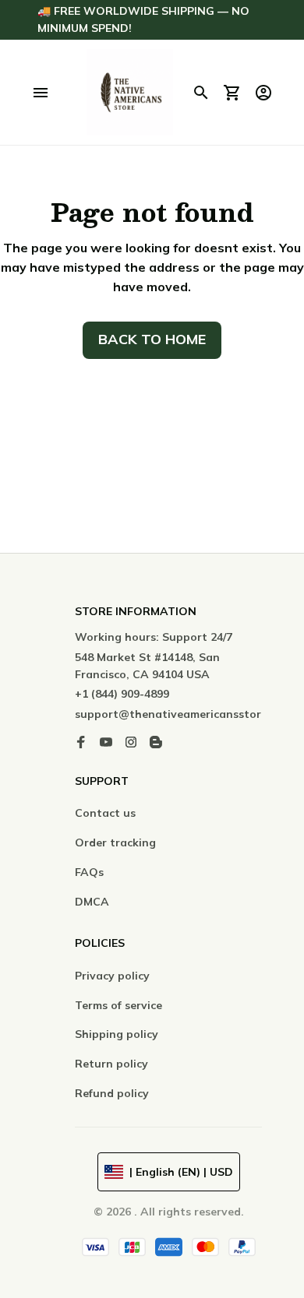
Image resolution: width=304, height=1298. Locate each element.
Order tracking (115, 842)
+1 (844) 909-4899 (122, 694)
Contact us (105, 813)
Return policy (111, 1064)
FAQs (89, 872)
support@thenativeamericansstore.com (183, 714)
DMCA (92, 902)
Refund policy (112, 1093)
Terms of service (118, 1005)
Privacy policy (112, 976)
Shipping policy (116, 1034)
